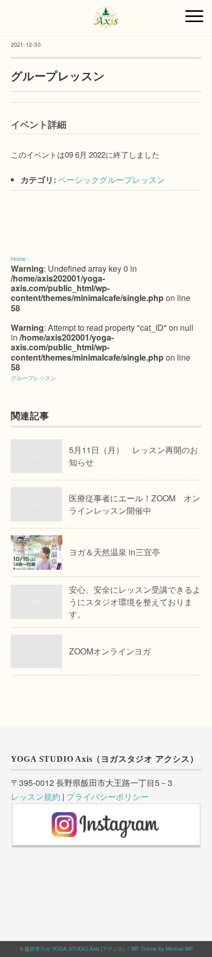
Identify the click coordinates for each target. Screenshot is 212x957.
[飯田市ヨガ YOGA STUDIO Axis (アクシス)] (106, 12)
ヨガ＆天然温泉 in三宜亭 (114, 552)
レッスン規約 (35, 796)
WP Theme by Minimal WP (162, 948)
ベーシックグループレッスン (111, 179)
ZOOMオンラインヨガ (110, 651)
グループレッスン (33, 377)
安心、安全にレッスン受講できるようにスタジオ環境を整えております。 (135, 602)
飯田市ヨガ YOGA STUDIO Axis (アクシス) (75, 948)
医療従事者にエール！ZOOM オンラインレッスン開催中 (134, 504)
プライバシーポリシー (107, 796)
